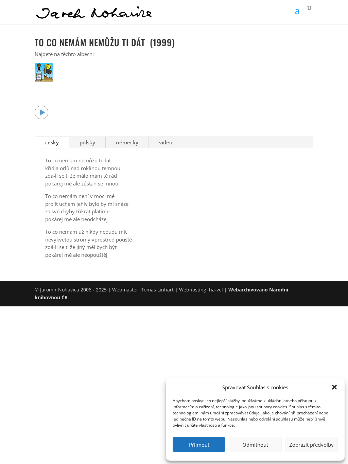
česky (52, 142)
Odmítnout (255, 444)
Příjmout (199, 444)
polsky (87, 142)
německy (127, 142)
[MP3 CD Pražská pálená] (44, 79)
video (165, 142)
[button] (334, 387)
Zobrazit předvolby (311, 444)
